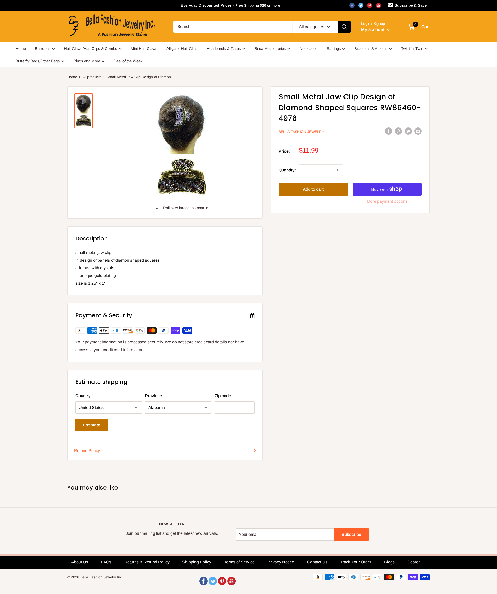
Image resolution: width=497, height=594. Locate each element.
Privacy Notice (280, 562)
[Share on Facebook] (388, 131)
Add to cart (313, 189)
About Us (79, 562)
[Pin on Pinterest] (398, 131)
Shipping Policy (196, 562)
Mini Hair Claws (144, 48)
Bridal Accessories (270, 48)
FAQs (106, 562)
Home (21, 48)
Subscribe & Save (410, 5)
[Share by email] (418, 131)
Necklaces (308, 48)
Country (83, 396)
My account (373, 29)
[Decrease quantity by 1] (304, 169)
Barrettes (42, 48)
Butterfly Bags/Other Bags (38, 61)
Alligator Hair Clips (182, 48)
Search (414, 562)
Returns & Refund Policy (147, 562)
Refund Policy (87, 450)
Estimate (91, 425)
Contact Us (317, 562)
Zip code (223, 396)
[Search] (344, 27)
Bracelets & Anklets (371, 48)
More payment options (387, 201)
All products (91, 77)
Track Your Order (355, 562)
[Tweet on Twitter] (408, 131)
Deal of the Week (128, 61)
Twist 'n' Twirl (412, 48)
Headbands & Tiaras (224, 48)
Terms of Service (239, 562)
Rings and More (86, 61)
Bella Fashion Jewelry (301, 131)
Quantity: (287, 170)
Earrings (334, 48)
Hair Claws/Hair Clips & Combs (90, 48)
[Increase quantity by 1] (337, 169)
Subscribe (351, 534)
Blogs (389, 562)
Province (153, 396)
